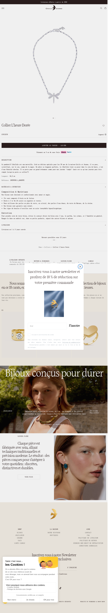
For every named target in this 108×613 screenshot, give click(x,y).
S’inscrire (73, 325)
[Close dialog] (79, 266)
